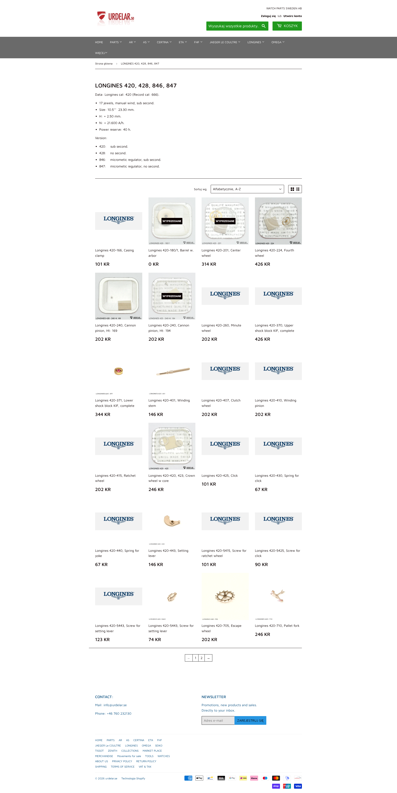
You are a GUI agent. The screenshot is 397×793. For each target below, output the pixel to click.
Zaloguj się (268, 16)
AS (145, 42)
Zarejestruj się (250, 720)
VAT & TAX (145, 766)
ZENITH (112, 750)
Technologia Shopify (133, 778)
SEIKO (158, 745)
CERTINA (163, 42)
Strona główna (103, 63)
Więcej (100, 53)
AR (131, 42)
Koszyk (290, 26)
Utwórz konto (292, 16)
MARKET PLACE (152, 750)
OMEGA (276, 42)
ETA (182, 42)
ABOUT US (101, 761)
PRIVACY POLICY (122, 761)
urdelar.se (111, 778)
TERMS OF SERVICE (123, 766)
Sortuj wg (200, 189)
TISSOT (99, 750)
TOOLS (149, 756)
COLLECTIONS (130, 750)
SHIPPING (101, 766)
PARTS (115, 42)
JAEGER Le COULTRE (224, 42)
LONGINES (255, 42)
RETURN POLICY (146, 761)
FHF (197, 42)
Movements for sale (129, 756)
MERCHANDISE (104, 756)
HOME (99, 42)
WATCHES (164, 756)
